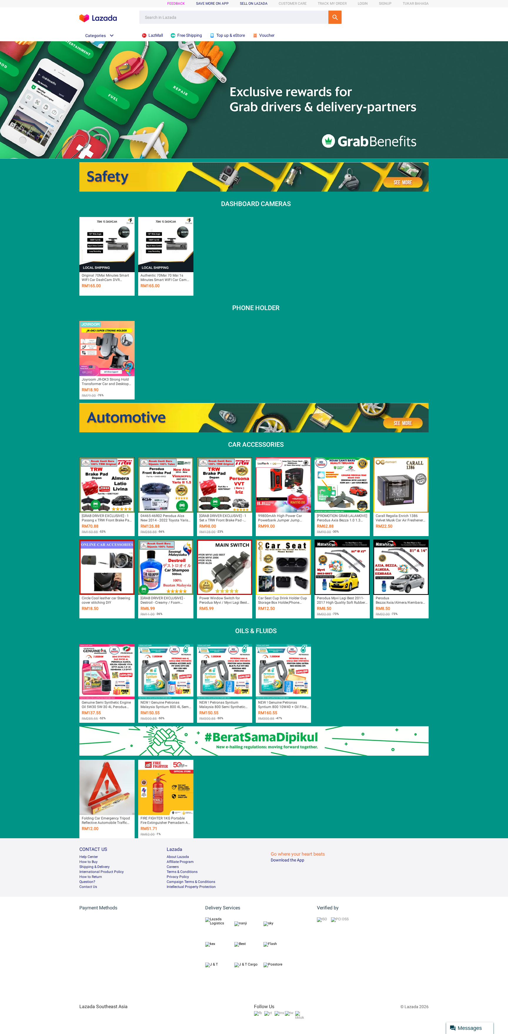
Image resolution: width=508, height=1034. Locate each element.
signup (385, 3)
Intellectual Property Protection (191, 887)
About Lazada (178, 857)
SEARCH (335, 17)
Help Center (88, 857)
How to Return (90, 877)
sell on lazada (254, 3)
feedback (176, 3)
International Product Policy (101, 872)
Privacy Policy (178, 877)
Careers (173, 867)
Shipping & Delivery (94, 867)
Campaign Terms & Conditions (191, 882)
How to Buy (88, 862)
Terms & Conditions (182, 872)
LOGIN (363, 3)
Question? (87, 882)
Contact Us (88, 887)
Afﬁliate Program (180, 862)
